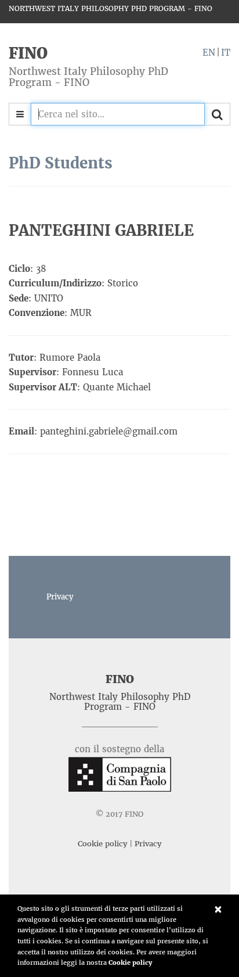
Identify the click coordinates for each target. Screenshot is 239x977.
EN (208, 52)
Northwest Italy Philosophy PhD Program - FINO (110, 8)
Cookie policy (130, 962)
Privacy (59, 597)
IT (225, 52)
